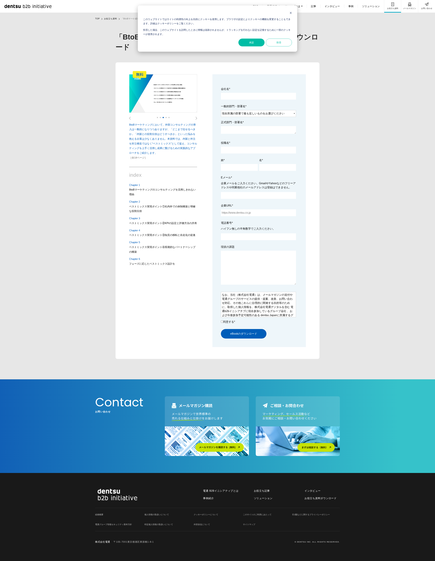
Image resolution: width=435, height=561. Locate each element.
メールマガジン (409, 8)
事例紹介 (208, 498)
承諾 (251, 42)
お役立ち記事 (262, 490)
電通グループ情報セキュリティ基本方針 (113, 524)
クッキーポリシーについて (206, 514)
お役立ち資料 (392, 8)
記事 (313, 6)
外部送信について (202, 524)
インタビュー (332, 6)
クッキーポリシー (166, 23)
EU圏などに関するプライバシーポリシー (311, 514)
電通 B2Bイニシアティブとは (220, 490)
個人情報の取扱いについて (156, 514)
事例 (350, 6)
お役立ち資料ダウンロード (320, 498)
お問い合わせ (426, 8)
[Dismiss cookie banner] (291, 13)
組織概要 (99, 514)
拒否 (278, 42)
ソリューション (371, 6)
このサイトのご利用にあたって (257, 514)
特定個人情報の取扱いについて (158, 524)
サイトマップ (249, 524)
